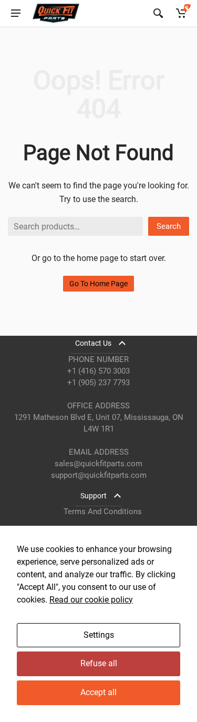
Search (169, 226)
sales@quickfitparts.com (98, 463)
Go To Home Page (98, 283)
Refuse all (98, 663)
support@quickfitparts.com (99, 475)
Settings (99, 635)
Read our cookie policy (91, 600)
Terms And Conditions (103, 511)
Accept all (98, 692)
